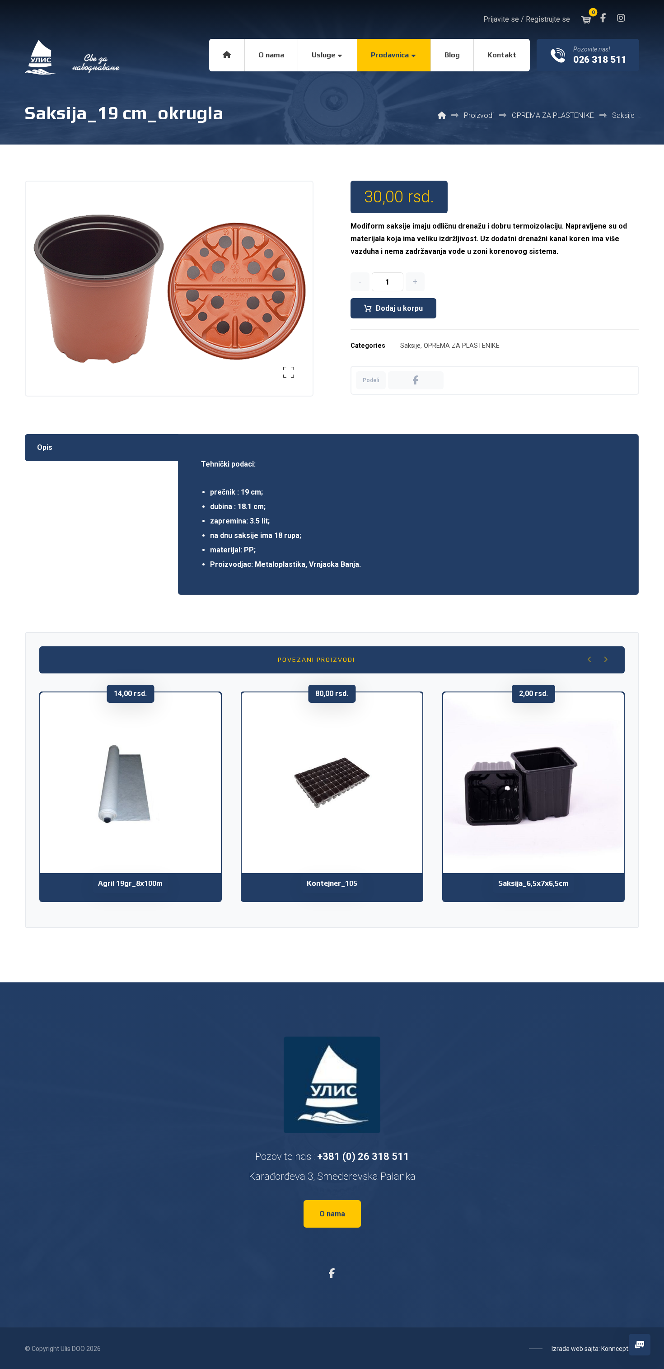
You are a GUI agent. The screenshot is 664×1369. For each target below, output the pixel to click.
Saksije (410, 346)
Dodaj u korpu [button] (136, 822)
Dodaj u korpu (399, 308)
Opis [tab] (44, 447)
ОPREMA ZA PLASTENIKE (462, 346)
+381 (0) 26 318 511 (363, 1156)
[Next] (605, 659)
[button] (603, 18)
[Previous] (589, 659)
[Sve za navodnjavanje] (73, 57)
